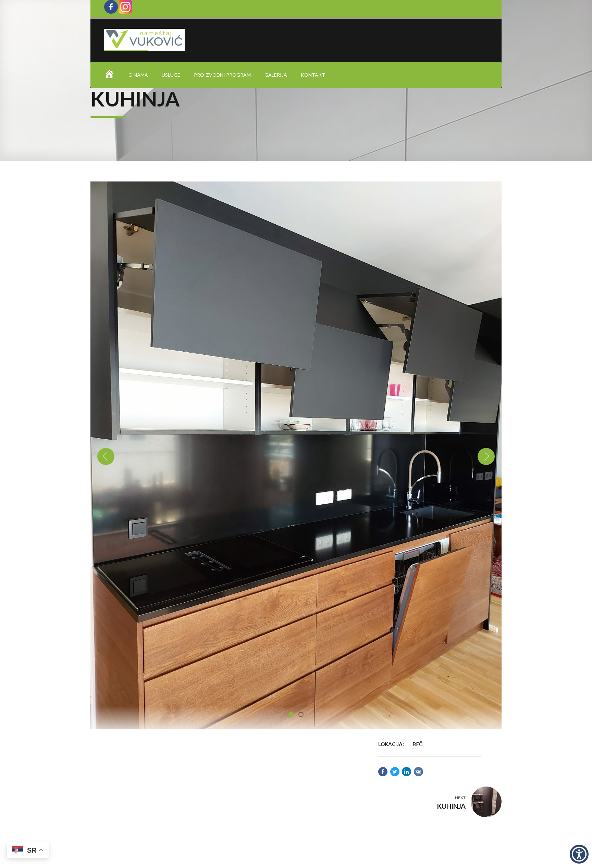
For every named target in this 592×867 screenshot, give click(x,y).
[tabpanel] (296, 455)
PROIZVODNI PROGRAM (222, 75)
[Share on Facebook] (382, 771)
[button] (105, 456)
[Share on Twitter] (394, 771)
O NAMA (138, 75)
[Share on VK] (418, 771)
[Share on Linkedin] (406, 771)
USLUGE (171, 75)
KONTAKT (313, 75)
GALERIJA (275, 75)
